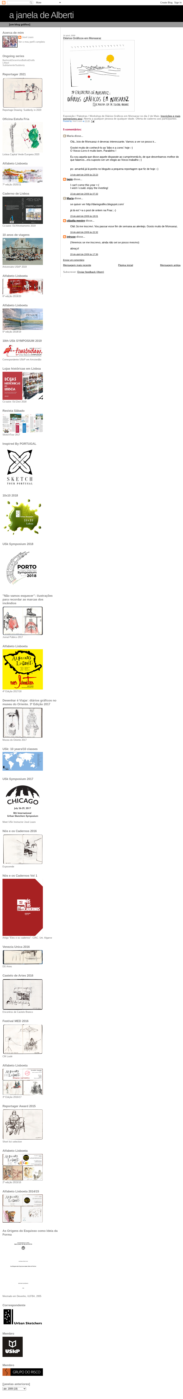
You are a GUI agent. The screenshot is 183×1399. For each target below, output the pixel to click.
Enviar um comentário (73, 260)
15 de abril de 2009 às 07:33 (84, 194)
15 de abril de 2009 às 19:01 (84, 216)
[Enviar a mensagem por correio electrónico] (92, 121)
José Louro (27, 37)
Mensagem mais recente (77, 265)
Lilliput (6, 63)
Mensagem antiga (170, 265)
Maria (70, 198)
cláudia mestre (76, 220)
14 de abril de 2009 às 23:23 (84, 175)
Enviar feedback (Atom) (90, 272)
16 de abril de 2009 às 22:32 (84, 232)
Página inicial (125, 265)
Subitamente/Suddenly (14, 65)
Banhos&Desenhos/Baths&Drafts (19, 60)
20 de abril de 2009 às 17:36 (84, 254)
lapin (70, 179)
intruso (71, 236)
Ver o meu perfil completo (31, 41)
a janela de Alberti (41, 15)
